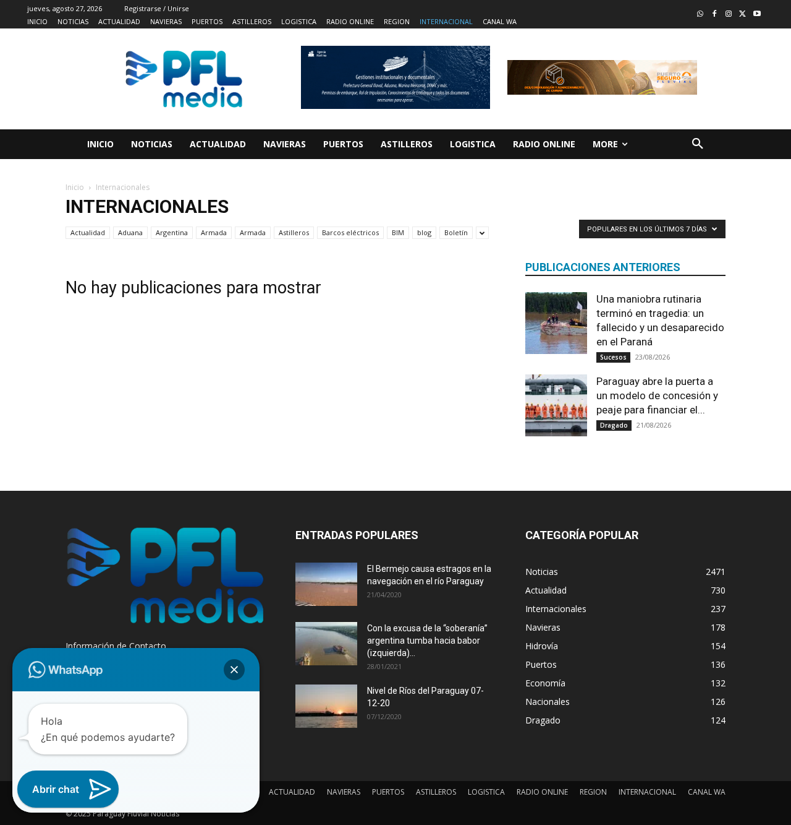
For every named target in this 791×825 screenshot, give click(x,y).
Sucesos (613, 357)
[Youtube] (757, 14)
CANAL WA (706, 792)
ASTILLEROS (436, 792)
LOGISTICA (486, 792)
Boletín (456, 232)
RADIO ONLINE (542, 792)
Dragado (614, 425)
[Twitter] (742, 14)
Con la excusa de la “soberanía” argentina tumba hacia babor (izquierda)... (427, 640)
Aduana (130, 232)
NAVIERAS (343, 792)
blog (424, 232)
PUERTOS (388, 792)
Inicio (75, 187)
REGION (593, 792)
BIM (398, 232)
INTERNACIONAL (647, 792)
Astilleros (294, 232)
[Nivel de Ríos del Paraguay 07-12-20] (326, 706)
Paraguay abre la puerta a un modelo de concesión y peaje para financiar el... (657, 395)
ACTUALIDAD (292, 792)
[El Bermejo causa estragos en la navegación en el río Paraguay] (326, 584)
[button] (698, 144)
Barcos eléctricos (350, 232)
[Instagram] (729, 14)
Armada (214, 232)
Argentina (172, 232)
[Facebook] (715, 14)
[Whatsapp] (700, 14)
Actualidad (87, 232)
